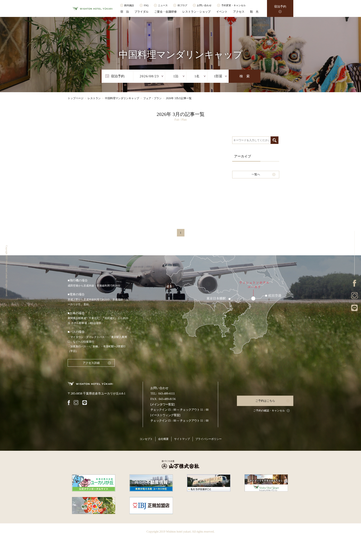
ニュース (163, 5)
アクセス (238, 11)
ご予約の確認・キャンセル (269, 410)
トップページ (75, 98)
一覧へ (256, 174)
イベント (222, 11)
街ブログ (182, 5)
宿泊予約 (280, 6)
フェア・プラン (152, 98)
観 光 (254, 11)
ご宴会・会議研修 (165, 11)
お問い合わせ (204, 5)
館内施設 (129, 5)
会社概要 (163, 439)
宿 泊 (124, 11)
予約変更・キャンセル (233, 5)
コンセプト (146, 439)
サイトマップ (182, 439)
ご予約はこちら (265, 400)
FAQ (146, 5)
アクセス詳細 (91, 362)
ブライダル (141, 11)
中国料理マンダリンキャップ (122, 98)
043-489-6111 (166, 393)
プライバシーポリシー (208, 439)
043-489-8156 (167, 399)
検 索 (245, 76)
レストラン (94, 98)
